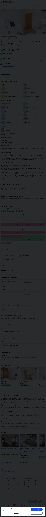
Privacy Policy (16, 513)
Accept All (37, 509)
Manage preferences (37, 513)
